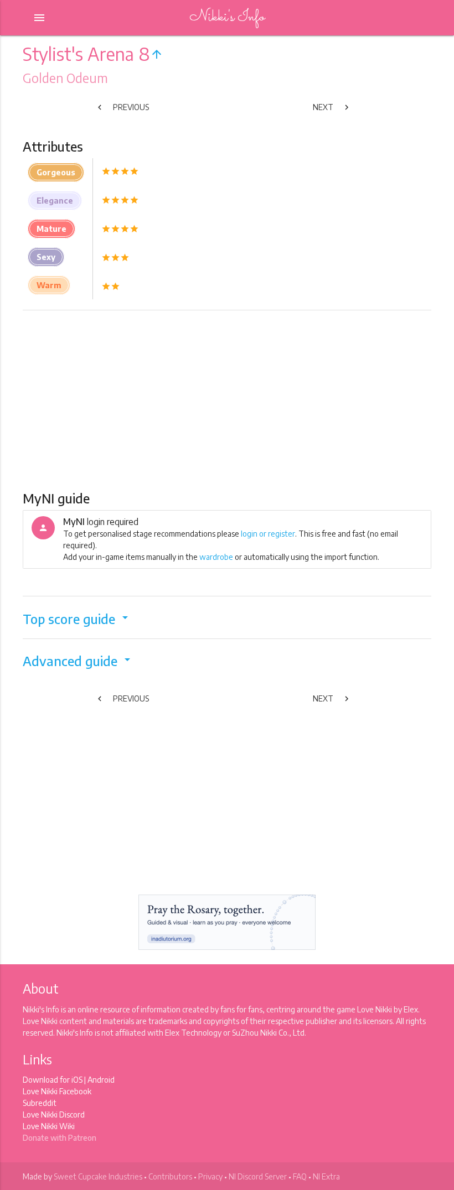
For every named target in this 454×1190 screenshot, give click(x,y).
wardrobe (216, 557)
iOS (76, 1079)
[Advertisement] (227, 399)
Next (332, 107)
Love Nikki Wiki (49, 1126)
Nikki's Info (227, 17)
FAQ (300, 1176)
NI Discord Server (258, 1176)
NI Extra (326, 1176)
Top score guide (77, 619)
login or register (268, 533)
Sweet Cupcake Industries (98, 1176)
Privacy (210, 1176)
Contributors (170, 1176)
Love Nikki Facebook (57, 1091)
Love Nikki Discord (54, 1114)
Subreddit (39, 1103)
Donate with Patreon (59, 1137)
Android (101, 1079)
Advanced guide (78, 661)
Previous (122, 107)
